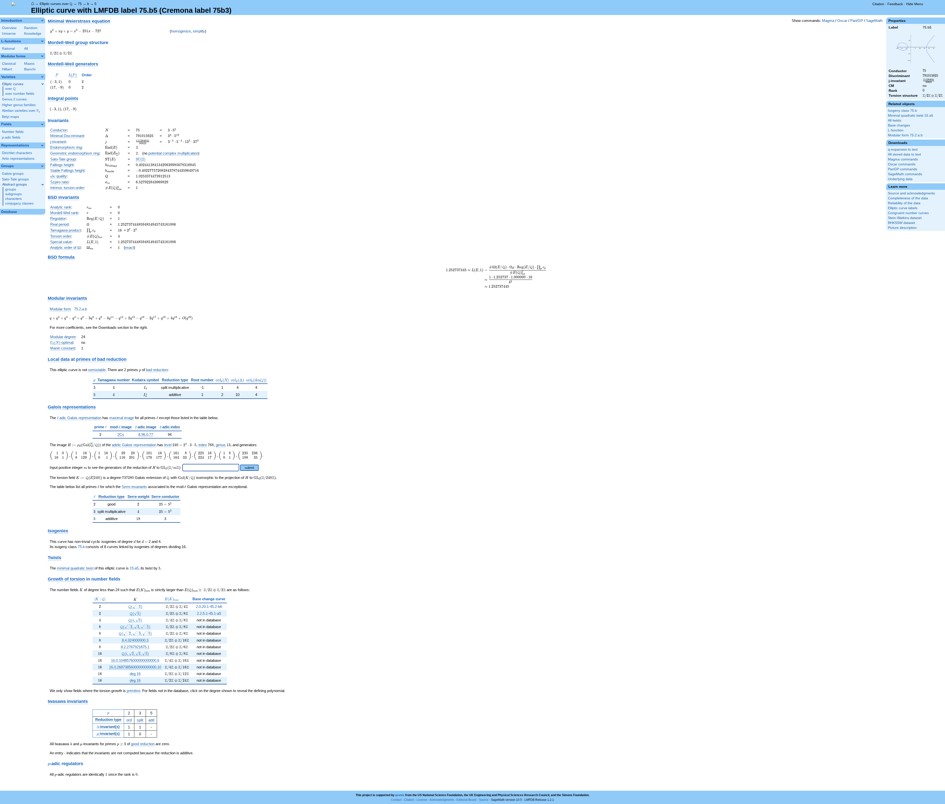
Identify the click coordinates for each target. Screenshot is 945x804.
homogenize (181, 31)
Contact (396, 800)
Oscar (842, 20)
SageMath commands (905, 174)
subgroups (13, 194)
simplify (199, 31)
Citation (878, 4)
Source (483, 800)
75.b (81, 547)
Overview (9, 28)
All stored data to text (904, 154)
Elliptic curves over (56, 4)
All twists (894, 120)
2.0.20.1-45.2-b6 (209, 606)
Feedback (895, 4)
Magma (828, 20)
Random (30, 28)
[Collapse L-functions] (42, 41)
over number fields (19, 93)
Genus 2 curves (14, 99)
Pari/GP (856, 20)
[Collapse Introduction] (42, 20)
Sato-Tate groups (15, 179)
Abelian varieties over (21, 110)
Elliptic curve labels (902, 208)
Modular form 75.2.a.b (905, 135)
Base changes (899, 125)
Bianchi (29, 69)
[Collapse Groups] (42, 166)
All (26, 48)
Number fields (13, 132)
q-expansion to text (903, 149)
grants (399, 795)
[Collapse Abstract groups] (43, 185)
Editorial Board (466, 800)
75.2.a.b (80, 309)
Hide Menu (914, 4)
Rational (8, 48)
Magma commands (903, 159)
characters (13, 199)
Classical (9, 63)
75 (80, 4)
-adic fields (11, 137)
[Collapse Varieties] (42, 77)
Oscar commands (901, 164)
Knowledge (32, 33)
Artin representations (18, 158)
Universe (9, 33)
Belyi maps (10, 117)
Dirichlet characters (17, 153)
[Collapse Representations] (42, 145)
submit (249, 468)
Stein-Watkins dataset (905, 218)
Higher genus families (19, 105)
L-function (895, 130)
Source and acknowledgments (911, 193)
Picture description (902, 228)
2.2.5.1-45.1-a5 (209, 613)
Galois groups (13, 173)
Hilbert (7, 69)
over (10, 88)
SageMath (874, 20)
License (422, 800)
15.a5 (134, 568)
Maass (29, 63)
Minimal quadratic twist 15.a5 (910, 115)
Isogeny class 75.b (902, 110)
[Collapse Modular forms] (42, 56)
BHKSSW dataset (901, 223)
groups (10, 189)
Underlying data (900, 179)
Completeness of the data (908, 198)
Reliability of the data (904, 203)
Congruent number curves (908, 213)
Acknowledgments (441, 800)
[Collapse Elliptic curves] (43, 84)
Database (9, 212)
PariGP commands (902, 169)
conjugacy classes (19, 203)
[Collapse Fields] (42, 124)
